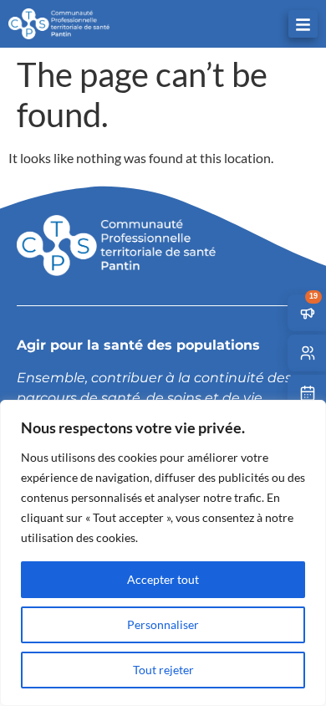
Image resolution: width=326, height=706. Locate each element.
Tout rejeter (163, 670)
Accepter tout (163, 579)
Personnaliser (163, 624)
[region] (163, 553)
